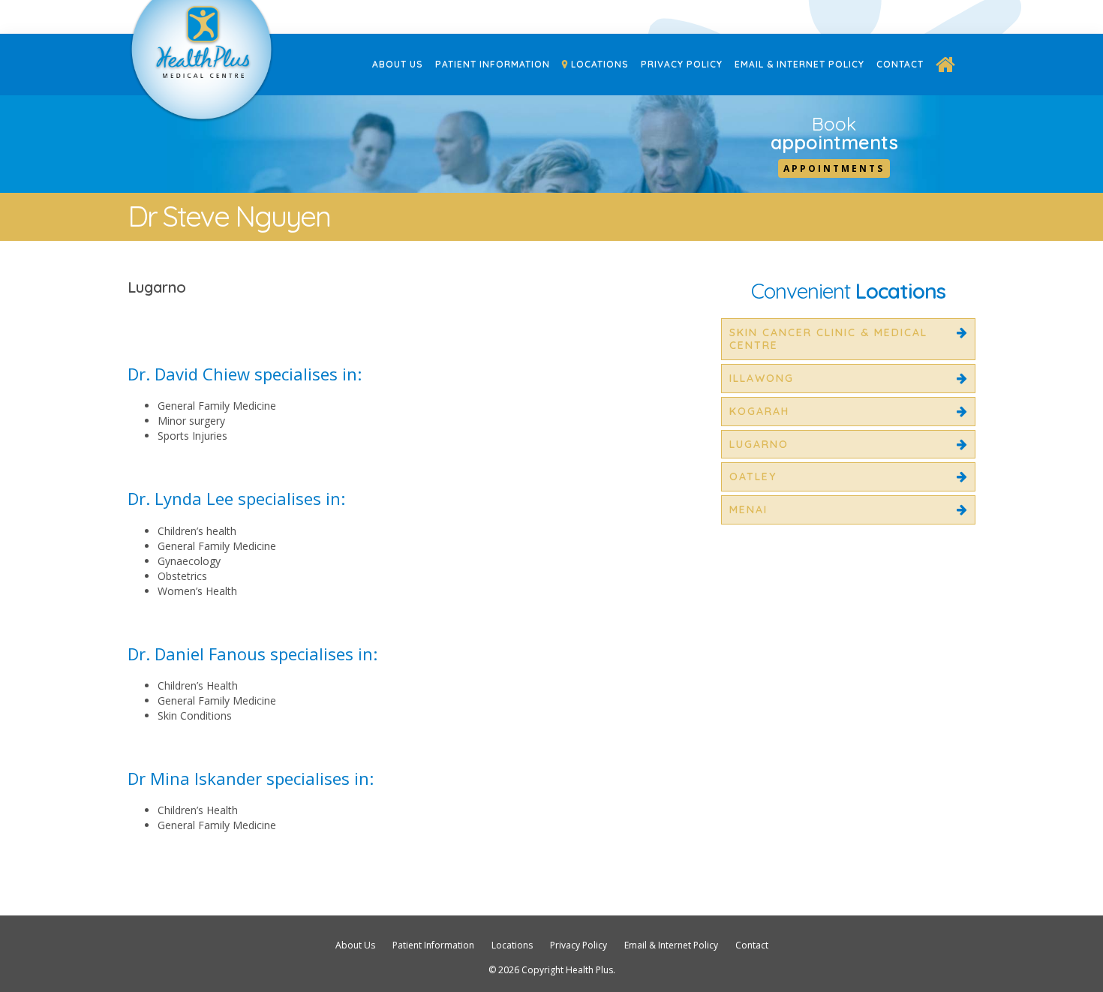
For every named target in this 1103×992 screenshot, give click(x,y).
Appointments (834, 168)
